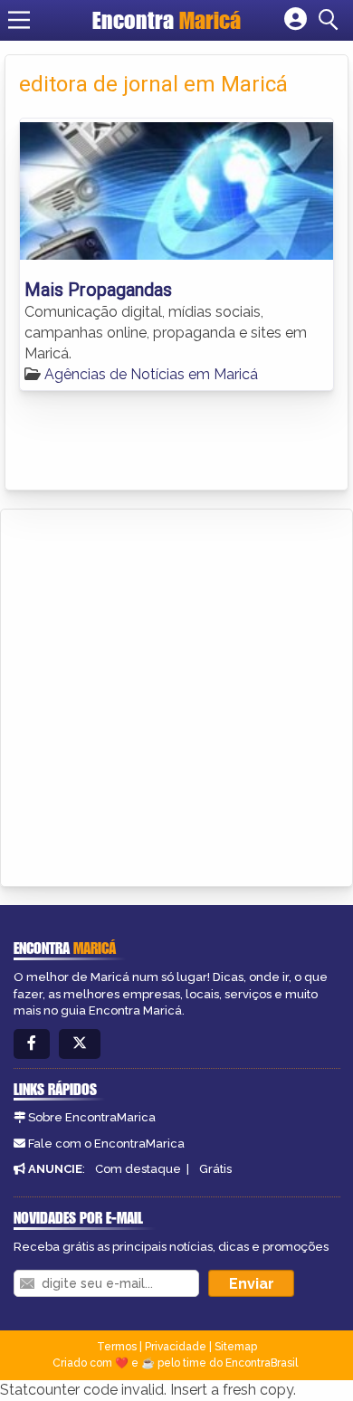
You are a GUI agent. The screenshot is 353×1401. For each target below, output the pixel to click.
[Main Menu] (19, 20)
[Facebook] (32, 1044)
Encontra (166, 19)
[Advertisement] (176, 695)
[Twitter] (79, 1044)
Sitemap (236, 1346)
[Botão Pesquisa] (331, 19)
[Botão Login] (295, 20)
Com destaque (138, 1169)
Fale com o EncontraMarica (106, 1143)
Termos (117, 1346)
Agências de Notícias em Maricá (151, 374)
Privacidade (175, 1346)
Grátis (215, 1169)
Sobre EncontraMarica (92, 1117)
